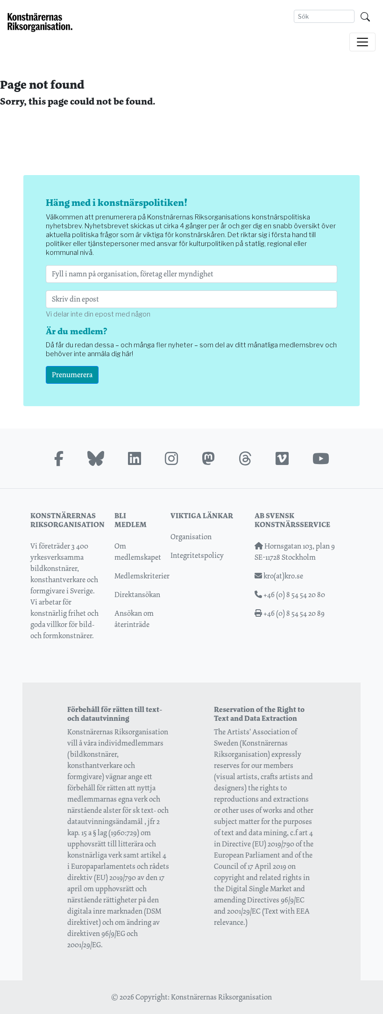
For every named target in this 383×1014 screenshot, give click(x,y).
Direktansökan (137, 594)
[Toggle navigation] (362, 42)
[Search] (365, 16)
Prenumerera (72, 375)
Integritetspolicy (197, 555)
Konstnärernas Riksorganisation (221, 997)
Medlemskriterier (142, 576)
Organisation (191, 537)
